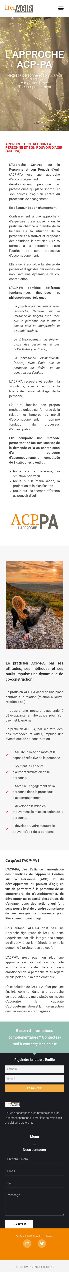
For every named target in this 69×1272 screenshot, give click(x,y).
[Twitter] (42, 1243)
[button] (61, 8)
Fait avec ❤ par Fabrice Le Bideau (34, 1267)
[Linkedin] (27, 1243)
